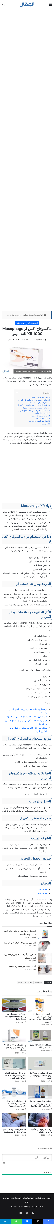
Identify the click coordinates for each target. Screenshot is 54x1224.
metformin (42, 889)
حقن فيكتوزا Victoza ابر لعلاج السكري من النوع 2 (27, 716)
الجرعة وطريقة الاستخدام (37, 403)
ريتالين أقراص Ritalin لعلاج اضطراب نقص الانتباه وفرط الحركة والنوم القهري (15, 1075)
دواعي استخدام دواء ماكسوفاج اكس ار (33, 400)
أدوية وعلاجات (14, 315)
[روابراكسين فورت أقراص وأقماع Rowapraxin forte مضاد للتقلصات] (14, 1005)
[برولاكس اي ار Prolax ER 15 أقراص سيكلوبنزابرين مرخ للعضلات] (14, 1035)
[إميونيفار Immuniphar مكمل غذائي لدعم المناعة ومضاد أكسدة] (45, 934)
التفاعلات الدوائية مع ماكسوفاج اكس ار (33, 411)
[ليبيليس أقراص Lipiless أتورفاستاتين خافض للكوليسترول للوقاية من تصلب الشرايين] (40, 1005)
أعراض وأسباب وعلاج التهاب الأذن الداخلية (20, 943)
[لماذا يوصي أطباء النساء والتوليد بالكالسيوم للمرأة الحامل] (45, 958)
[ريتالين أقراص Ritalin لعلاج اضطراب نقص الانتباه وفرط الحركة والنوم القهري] (14, 1063)
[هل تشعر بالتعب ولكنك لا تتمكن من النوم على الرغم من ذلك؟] (14, 1120)
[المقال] (27, 4)
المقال (31, 1198)
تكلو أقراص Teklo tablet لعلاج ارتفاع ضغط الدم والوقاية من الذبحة (40, 1075)
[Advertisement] (27, 40)
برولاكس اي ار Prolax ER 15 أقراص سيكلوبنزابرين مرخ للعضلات (15, 1047)
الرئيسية (39, 315)
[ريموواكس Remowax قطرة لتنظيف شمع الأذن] (40, 1035)
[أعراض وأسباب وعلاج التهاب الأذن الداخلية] (45, 946)
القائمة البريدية (37, 1206)
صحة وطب (28, 315)
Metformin (42, 893)
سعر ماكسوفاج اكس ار (39, 416)
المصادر (44, 424)
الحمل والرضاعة (41, 413)
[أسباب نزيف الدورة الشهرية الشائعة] (45, 970)
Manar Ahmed (39, 340)
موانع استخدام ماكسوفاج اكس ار (35, 408)
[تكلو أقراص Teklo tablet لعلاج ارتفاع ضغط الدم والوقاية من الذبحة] (40, 1063)
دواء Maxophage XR (39, 397)
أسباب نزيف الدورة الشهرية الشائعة (22, 966)
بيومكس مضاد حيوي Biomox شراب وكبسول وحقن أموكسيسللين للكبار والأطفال (41, 1103)
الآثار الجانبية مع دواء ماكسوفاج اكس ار (31, 405)
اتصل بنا (14, 1206)
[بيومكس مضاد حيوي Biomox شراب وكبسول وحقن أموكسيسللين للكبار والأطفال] (40, 1092)
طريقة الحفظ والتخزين (38, 421)
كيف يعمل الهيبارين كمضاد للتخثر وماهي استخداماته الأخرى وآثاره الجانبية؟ (16, 1103)
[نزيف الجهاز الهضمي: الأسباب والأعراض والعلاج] (40, 1120)
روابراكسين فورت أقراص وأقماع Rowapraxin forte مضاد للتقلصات (15, 1016)
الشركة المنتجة (42, 418)
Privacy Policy (24, 1206)
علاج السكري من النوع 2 (25, 982)
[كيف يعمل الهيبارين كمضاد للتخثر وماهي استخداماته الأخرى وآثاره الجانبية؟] (14, 1092)
